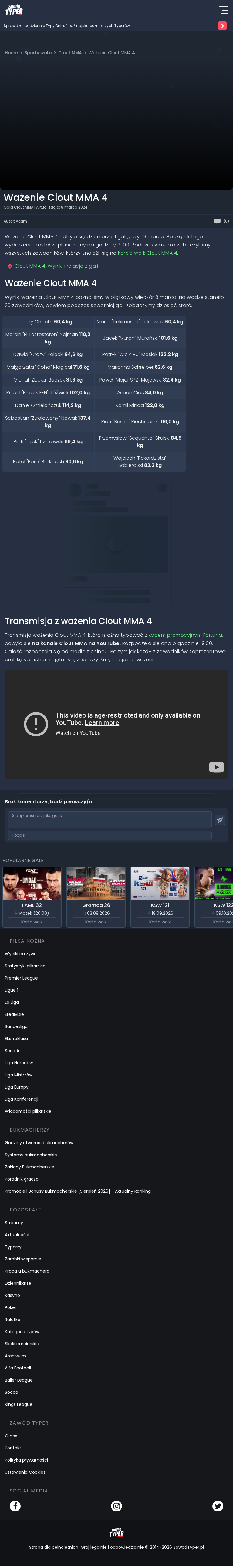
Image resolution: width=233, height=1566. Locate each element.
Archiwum (15, 1356)
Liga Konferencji (21, 1099)
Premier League (21, 978)
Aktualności (17, 1235)
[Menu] (223, 10)
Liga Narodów (19, 1063)
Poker (10, 1307)
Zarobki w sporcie (23, 1259)
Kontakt (13, 1448)
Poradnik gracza (22, 1179)
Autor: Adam (15, 221)
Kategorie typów (22, 1332)
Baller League (19, 1380)
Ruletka (12, 1320)
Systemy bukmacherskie (31, 1155)
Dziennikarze (18, 1283)
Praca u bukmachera (27, 1271)
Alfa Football (18, 1368)
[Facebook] (15, 1506)
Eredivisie (14, 1014)
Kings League (18, 1404)
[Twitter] (217, 1506)
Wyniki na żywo (21, 954)
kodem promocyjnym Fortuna (185, 635)
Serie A (12, 1051)
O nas (11, 1436)
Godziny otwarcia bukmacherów (39, 1143)
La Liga (12, 1002)
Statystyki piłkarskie (25, 966)
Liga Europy (17, 1087)
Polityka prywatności (26, 1460)
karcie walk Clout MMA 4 (147, 252)
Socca (11, 1392)
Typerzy (13, 1247)
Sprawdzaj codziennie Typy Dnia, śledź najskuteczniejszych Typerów (67, 25)
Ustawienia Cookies (25, 1472)
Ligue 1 (11, 990)
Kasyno (12, 1295)
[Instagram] (116, 1506)
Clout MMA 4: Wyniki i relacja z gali (56, 266)
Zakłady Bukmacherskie (29, 1167)
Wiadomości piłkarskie (28, 1111)
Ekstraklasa (16, 1039)
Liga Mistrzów (18, 1075)
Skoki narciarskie (22, 1344)
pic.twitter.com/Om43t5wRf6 (100, 564)
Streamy (14, 1223)
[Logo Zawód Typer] (14, 10)
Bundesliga (16, 1026)
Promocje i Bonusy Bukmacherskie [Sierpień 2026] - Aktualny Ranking (78, 1191)
